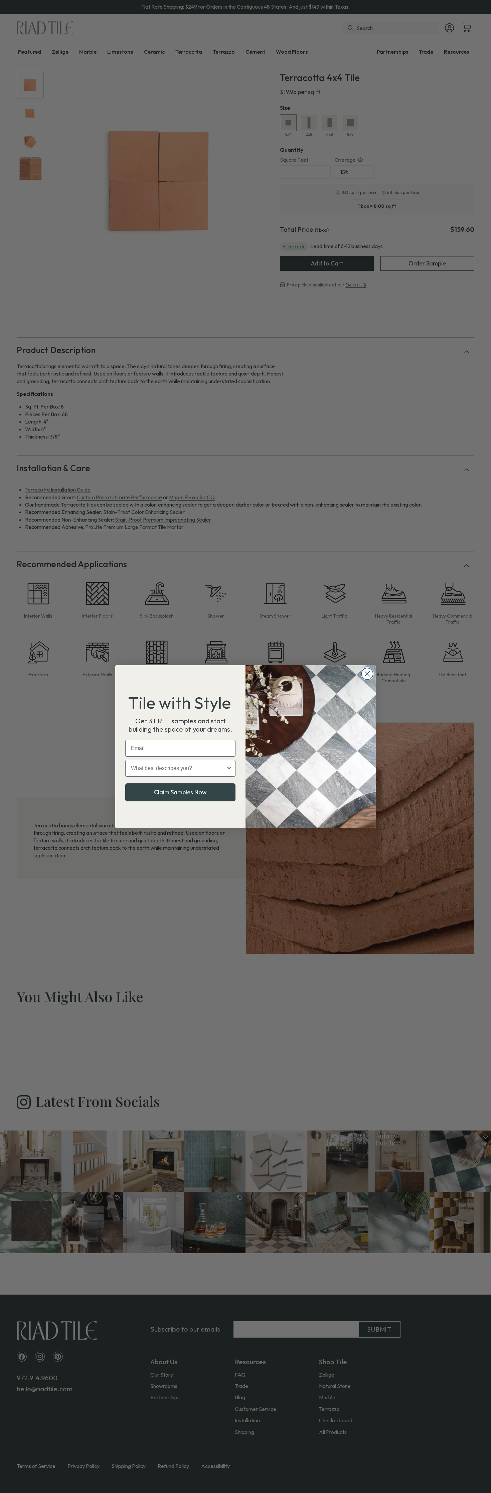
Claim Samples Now (180, 792)
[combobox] (178, 768)
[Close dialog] (367, 674)
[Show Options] (229, 768)
